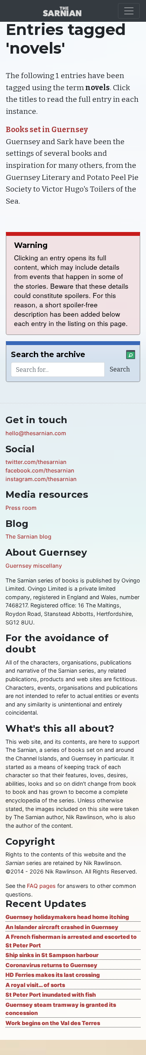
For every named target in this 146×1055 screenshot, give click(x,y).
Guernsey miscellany (33, 565)
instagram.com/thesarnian (41, 479)
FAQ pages (41, 885)
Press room (21, 507)
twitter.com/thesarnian (36, 462)
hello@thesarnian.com (35, 433)
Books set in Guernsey (47, 129)
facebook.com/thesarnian (39, 470)
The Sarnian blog (28, 536)
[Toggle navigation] (129, 11)
